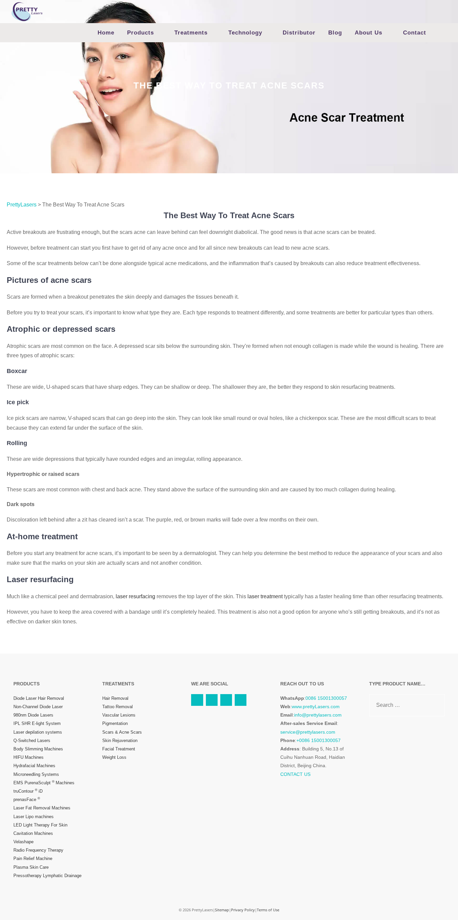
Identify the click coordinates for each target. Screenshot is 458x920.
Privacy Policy (243, 909)
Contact (414, 32)
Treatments (191, 32)
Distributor (299, 32)
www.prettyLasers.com (316, 706)
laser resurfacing (135, 596)
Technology (245, 32)
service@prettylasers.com (307, 732)
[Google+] (240, 700)
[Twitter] (212, 700)
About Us (368, 32)
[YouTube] (197, 700)
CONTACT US (295, 774)
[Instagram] (226, 700)
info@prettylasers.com (318, 715)
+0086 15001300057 (318, 740)
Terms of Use (268, 909)
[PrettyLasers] (26, 11)
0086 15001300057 (326, 698)
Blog (335, 32)
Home (106, 32)
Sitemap (222, 909)
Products (140, 32)
